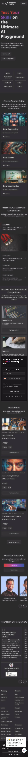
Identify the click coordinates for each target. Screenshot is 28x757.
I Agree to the (13, 384)
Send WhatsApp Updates (11, 386)
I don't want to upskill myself (14, 396)
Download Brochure (14, 391)
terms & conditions (17, 384)
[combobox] (5, 378)
